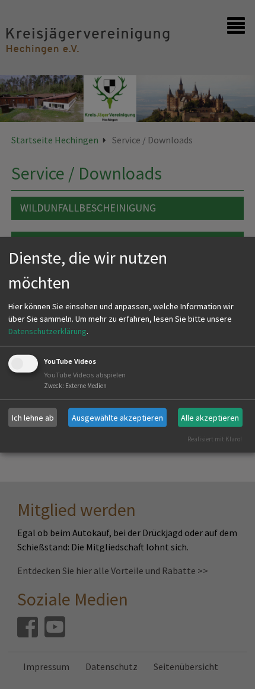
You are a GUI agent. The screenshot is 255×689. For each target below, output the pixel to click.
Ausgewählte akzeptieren (117, 417)
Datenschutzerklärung (47, 331)
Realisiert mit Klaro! (214, 439)
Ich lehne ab (33, 417)
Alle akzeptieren (210, 417)
